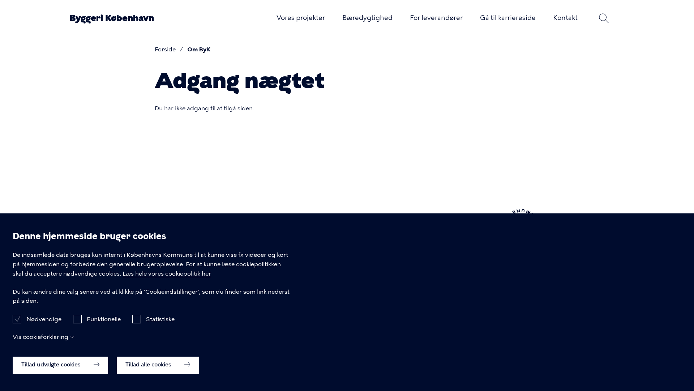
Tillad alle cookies (149, 364)
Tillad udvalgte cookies (51, 364)
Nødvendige (43, 318)
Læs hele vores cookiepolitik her (167, 273)
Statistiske (160, 318)
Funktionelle (104, 318)
